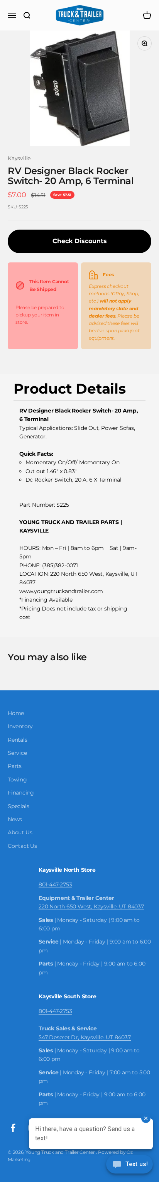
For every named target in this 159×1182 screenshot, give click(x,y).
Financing (21, 792)
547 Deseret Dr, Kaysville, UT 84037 (85, 1037)
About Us (20, 832)
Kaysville (19, 158)
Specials (18, 806)
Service (17, 752)
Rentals (17, 739)
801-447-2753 (55, 884)
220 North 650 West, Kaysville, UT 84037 (91, 906)
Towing (17, 779)
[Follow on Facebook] (13, 1128)
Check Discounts (79, 241)
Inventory (20, 726)
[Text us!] (129, 1165)
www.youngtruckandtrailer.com (61, 591)
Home (16, 713)
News (15, 819)
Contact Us (22, 845)
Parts (15, 766)
